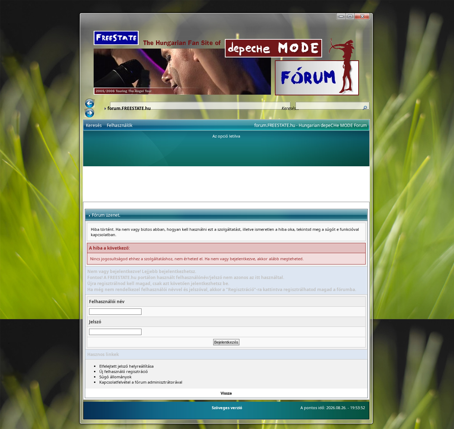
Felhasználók (119, 125)
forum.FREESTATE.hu (129, 108)
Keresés (94, 125)
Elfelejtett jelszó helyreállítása (126, 366)
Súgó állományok (115, 376)
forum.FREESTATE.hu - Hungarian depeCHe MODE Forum (310, 125)
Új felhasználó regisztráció (123, 371)
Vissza (226, 393)
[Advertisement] (226, 184)
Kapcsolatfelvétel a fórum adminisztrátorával (140, 382)
